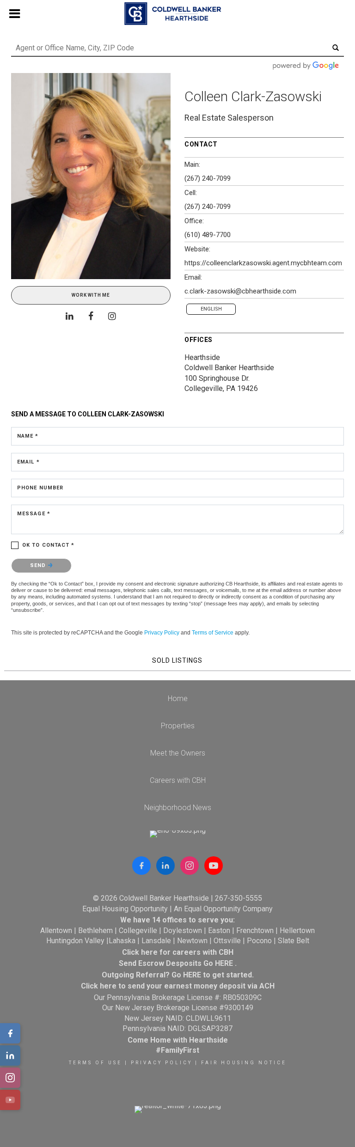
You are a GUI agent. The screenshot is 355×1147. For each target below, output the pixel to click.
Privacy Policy (161, 632)
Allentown (56, 930)
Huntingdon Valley (75, 940)
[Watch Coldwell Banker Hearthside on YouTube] (213, 865)
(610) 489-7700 (207, 235)
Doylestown (182, 930)
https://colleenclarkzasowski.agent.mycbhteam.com (263, 263)
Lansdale (156, 940)
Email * (28, 462)
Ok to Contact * (48, 545)
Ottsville (227, 940)
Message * (33, 514)
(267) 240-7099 (207, 178)
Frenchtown (255, 930)
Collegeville (138, 930)
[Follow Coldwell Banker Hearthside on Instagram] (189, 865)
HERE (224, 963)
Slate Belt (293, 940)
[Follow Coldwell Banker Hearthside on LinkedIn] (165, 865)
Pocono (259, 940)
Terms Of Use (95, 1062)
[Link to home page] (177, 14)
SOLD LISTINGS (177, 660)
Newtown (192, 940)
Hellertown (297, 930)
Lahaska (122, 940)
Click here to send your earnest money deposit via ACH (178, 986)
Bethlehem (95, 930)
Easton (219, 930)
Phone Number (40, 488)
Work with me (91, 295)
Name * (28, 436)
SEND (39, 565)
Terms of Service (212, 632)
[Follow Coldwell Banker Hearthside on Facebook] (141, 865)
